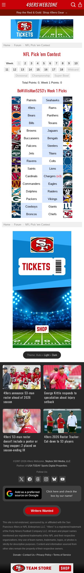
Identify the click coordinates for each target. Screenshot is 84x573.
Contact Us (29, 555)
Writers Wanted (42, 510)
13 (22, 69)
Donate (17, 555)
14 (30, 69)
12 (14, 69)
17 (53, 69)
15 (38, 69)
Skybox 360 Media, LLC (58, 461)
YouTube (62, 479)
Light (46, 355)
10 (76, 63)
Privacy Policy (44, 555)
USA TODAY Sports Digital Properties (47, 465)
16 (45, 69)
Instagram (46, 479)
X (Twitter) (21, 479)
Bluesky (54, 479)
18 (61, 69)
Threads (38, 479)
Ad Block (42, 21)
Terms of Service (62, 555)
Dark (54, 355)
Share (80, 4)
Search (73, 4)
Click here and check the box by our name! (61, 493)
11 (6, 69)
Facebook (30, 479)
